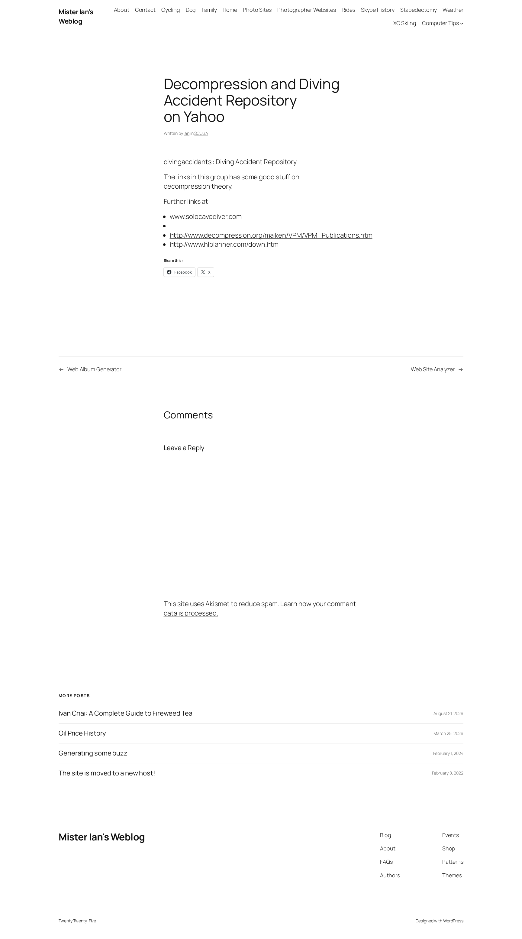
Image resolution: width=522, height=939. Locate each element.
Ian (186, 133)
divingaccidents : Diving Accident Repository (230, 161)
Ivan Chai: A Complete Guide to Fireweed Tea (125, 713)
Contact (145, 9)
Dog (191, 9)
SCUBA (201, 133)
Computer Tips (440, 23)
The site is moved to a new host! (107, 773)
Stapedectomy (418, 9)
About (121, 9)
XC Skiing (404, 23)
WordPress (453, 921)
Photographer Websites (306, 9)
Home (230, 9)
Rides (348, 9)
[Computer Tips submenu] (461, 23)
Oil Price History (82, 733)
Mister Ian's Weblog (76, 16)
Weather (453, 9)
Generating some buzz (93, 753)
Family (209, 9)
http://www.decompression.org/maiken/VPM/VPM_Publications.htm (271, 235)
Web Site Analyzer (433, 369)
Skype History (378, 9)
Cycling (170, 9)
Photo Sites (257, 9)
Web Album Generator (94, 369)
